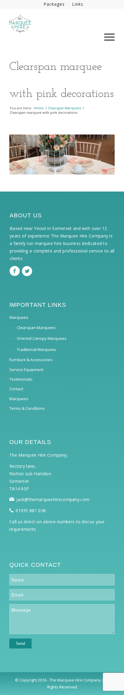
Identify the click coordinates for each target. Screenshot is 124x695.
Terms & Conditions (27, 408)
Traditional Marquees (36, 349)
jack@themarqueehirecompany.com (52, 499)
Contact (16, 388)
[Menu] (106, 40)
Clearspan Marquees (36, 327)
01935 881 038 (31, 510)
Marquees (18, 317)
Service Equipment (26, 369)
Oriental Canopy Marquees (42, 338)
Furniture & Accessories (30, 359)
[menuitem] (54, 4)
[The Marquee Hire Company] (51, 21)
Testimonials (21, 379)
